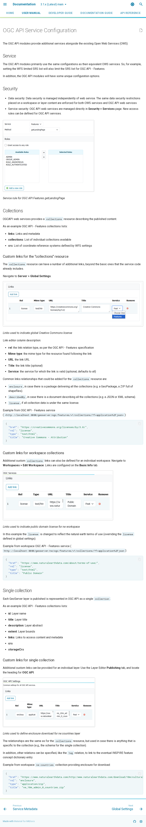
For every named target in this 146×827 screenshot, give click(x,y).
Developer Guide (60, 13)
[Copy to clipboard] (139, 423)
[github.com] (134, 821)
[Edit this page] (141, 30)
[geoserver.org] (141, 821)
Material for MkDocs (24, 821)
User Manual (31, 13)
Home (10, 13)
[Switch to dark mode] (132, 4)
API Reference (130, 13)
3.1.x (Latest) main (52, 4)
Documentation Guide (96, 13)
